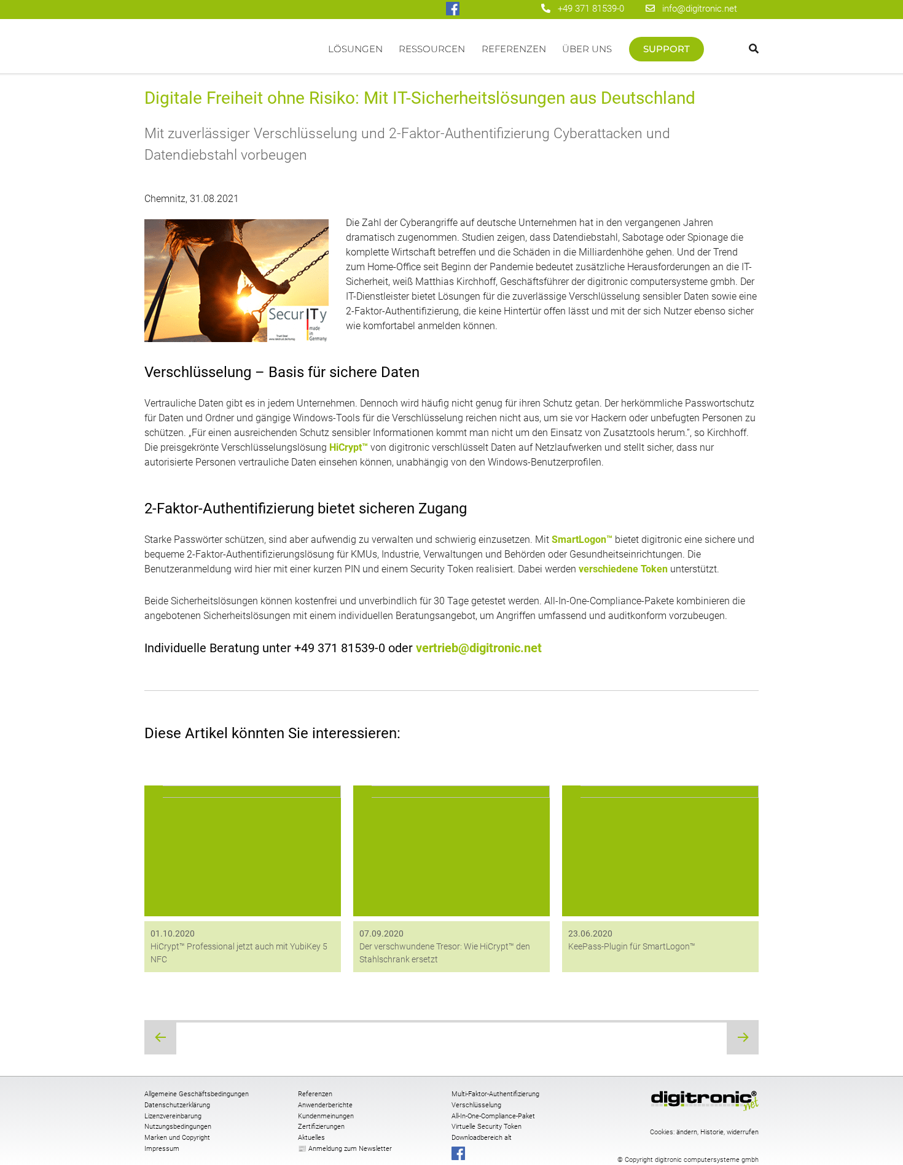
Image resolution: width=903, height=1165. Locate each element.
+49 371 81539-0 (591, 8)
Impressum (161, 1149)
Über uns (587, 49)
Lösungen (355, 49)
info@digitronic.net (696, 8)
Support (666, 49)
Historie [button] (712, 1132)
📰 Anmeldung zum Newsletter (345, 1149)
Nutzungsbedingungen (177, 1127)
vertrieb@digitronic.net (479, 648)
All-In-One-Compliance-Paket (493, 1116)
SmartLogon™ (582, 539)
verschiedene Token (623, 569)
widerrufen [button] (743, 1132)
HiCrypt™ (348, 447)
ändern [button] (686, 1132)
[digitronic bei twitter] (518, 9)
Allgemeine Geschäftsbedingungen (196, 1094)
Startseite (232, 55)
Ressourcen (432, 49)
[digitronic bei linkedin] (496, 9)
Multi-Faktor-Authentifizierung (495, 1094)
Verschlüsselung (476, 1105)
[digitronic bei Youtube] (475, 9)
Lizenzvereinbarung (172, 1116)
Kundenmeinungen (326, 1116)
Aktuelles (311, 1138)
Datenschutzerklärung (177, 1105)
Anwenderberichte (325, 1105)
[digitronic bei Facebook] (453, 9)
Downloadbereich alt (482, 1138)
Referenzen (514, 49)
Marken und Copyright (177, 1138)
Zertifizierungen (321, 1127)
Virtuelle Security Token (487, 1127)
